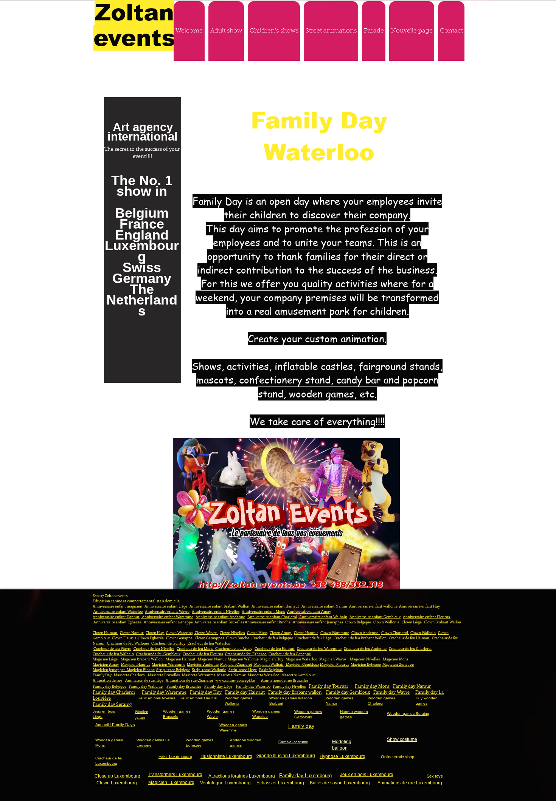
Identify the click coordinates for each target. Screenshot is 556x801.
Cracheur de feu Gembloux (158, 653)
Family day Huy (206, 692)
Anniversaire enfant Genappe (168, 622)
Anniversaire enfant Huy (419, 606)
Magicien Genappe (398, 664)
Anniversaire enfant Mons (263, 611)
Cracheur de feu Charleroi (410, 648)
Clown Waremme (334, 632)
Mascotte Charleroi (130, 674)
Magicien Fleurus (334, 664)
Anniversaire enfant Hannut (116, 616)
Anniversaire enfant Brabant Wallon (219, 606)
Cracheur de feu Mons (195, 648)
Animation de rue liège (144, 680)
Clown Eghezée (151, 637)
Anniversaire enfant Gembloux (375, 616)
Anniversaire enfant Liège (166, 606)
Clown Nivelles (232, 632)
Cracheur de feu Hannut (275, 648)
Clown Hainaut (105, 632)
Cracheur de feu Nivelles (153, 648)
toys (439, 776)
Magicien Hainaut (181, 659)
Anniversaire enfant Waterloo (118, 611)
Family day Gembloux (348, 692)
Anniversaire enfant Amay (309, 611)
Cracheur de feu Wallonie (128, 643)
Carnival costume (293, 742)
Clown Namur (132, 632)
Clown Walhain (423, 632)
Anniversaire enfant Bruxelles (219, 622)
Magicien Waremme (168, 664)
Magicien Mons (395, 659)
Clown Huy (155, 632)
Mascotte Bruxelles (164, 674)
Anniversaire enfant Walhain (322, 616)
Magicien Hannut (135, 664)
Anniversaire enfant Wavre (167, 611)
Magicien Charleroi (236, 664)
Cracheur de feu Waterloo (209, 643)
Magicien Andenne (203, 664)
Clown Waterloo (179, 632)
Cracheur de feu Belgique (272, 637)
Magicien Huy (271, 659)
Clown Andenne (365, 632)
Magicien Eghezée (366, 664)
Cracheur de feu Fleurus (203, 653)
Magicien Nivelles (365, 659)
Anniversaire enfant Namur (324, 606)
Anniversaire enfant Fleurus (426, 616)
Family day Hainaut (245, 692)
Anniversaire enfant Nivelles (215, 611)
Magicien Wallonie (243, 659)
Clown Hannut (306, 632)
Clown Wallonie (386, 622)
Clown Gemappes (210, 637)
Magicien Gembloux (302, 664)
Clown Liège (411, 622)
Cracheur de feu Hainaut (409, 637)
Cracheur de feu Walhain (113, 653)
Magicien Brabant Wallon (142, 659)
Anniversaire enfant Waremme (167, 616)
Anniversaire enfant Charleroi (272, 616)
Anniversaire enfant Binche (267, 622)
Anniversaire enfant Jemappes (319, 622)
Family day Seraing (112, 704)
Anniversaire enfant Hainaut (275, 606)
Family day (301, 726)
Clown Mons (257, 632)
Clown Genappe (179, 637)
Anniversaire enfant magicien (117, 606)
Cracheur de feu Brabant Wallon (360, 637)
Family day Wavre (391, 692)
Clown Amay (281, 632)
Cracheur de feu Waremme (319, 648)
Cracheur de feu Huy (168, 643)
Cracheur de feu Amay (233, 648)
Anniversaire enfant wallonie (373, 606)
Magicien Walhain (268, 664)
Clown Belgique (358, 622)
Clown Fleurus (124, 637)
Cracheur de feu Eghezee (246, 653)
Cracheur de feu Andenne (365, 648)
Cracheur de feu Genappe (290, 653)
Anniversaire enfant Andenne (220, 616)
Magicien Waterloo (301, 659)
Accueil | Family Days (115, 724)
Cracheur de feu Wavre (112, 648)
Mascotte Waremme (199, 674)
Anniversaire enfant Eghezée (117, 622)
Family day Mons (372, 686)
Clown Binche (237, 637)
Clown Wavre (206, 632)
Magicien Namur (212, 659)
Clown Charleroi (395, 632)
